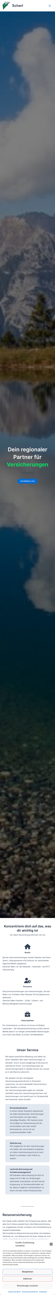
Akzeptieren (27, 1271)
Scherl (17, 5)
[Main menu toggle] (49, 5)
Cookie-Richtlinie (14, 1291)
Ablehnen (27, 1278)
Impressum (43, 1291)
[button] (51, 1244)
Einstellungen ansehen (27, 1285)
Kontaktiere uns (27, 481)
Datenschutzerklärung (30, 1291)
